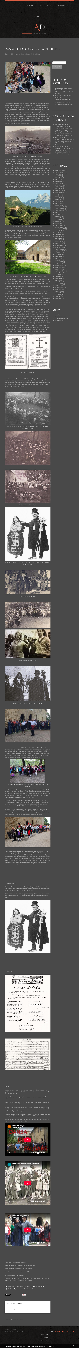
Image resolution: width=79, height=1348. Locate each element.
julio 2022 (58, 194)
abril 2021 (58, 220)
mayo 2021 (58, 218)
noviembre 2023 (60, 185)
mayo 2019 (58, 256)
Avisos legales (10, 1330)
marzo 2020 (58, 240)
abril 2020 (58, 238)
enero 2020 (58, 243)
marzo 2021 (58, 221)
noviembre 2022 (60, 190)
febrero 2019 (59, 262)
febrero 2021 (59, 223)
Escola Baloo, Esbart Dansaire (64, 88)
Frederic (10, 1289)
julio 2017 (58, 295)
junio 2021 (58, 216)
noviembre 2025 (60, 170)
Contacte (39, 16)
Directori (43, 6)
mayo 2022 (58, 198)
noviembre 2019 (60, 247)
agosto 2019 (58, 252)
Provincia (29, 1286)
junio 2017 (58, 296)
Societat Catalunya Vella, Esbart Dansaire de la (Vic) (63, 142)
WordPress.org (59, 320)
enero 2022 (58, 203)
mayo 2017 (58, 298)
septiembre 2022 (60, 192)
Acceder (57, 315)
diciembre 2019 (59, 245)
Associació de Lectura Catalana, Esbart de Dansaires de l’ (64, 131)
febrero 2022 (59, 201)
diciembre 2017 (59, 287)
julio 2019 (58, 254)
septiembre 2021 (60, 210)
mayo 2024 (58, 177)
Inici (13, 6)
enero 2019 (58, 263)
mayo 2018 (58, 278)
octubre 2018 (59, 269)
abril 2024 (58, 179)
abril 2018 (58, 280)
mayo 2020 (58, 236)
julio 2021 (58, 214)
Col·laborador (60, 6)
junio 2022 (58, 196)
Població (23, 1286)
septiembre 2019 (60, 251)
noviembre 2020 (60, 229)
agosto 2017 (58, 293)
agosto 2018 (58, 273)
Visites (44, 1334)
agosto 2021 (58, 212)
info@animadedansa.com (64, 1332)
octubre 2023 (59, 187)
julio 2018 (58, 274)
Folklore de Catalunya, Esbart (64, 128)
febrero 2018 (59, 284)
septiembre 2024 (60, 174)
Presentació (26, 6)
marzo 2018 (58, 282)
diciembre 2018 (59, 265)
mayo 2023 (58, 188)
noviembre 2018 (60, 267)
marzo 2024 (58, 181)
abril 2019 (58, 258)
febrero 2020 (59, 241)
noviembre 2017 (60, 289)
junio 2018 (58, 276)
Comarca (18, 1286)
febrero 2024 (59, 183)
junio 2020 (58, 234)
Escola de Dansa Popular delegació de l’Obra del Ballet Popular (64, 91)
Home (6, 54)
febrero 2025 (59, 172)
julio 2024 (58, 176)
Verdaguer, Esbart (60, 150)
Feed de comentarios (61, 318)
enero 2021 (58, 225)
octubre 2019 (59, 249)
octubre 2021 (59, 209)
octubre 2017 (59, 291)
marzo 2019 (58, 260)
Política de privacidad (14, 1331)
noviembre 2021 (60, 207)
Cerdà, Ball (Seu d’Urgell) (62, 152)
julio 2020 (58, 232)
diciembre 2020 (59, 227)
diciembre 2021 (59, 205)
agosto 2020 (58, 231)
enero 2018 (58, 285)
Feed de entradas (60, 317)
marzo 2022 (58, 199)
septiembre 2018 (60, 271)
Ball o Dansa (14, 54)
